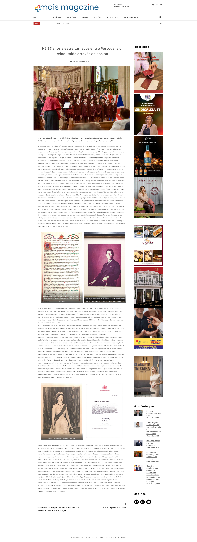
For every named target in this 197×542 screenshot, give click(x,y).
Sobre (85, 17)
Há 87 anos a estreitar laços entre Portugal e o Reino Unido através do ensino (82, 51)
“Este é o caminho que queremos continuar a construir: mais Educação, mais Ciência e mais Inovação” (153, 474)
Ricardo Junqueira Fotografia (67, 24)
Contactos (112, 17)
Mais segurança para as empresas (153, 443)
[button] (160, 24)
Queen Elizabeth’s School (66, 138)
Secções (71, 17)
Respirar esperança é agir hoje (153, 413)
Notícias (57, 17)
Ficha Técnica (131, 17)
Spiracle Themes (119, 537)
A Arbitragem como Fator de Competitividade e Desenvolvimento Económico (153, 428)
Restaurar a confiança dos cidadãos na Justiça (152, 455)
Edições (97, 17)
